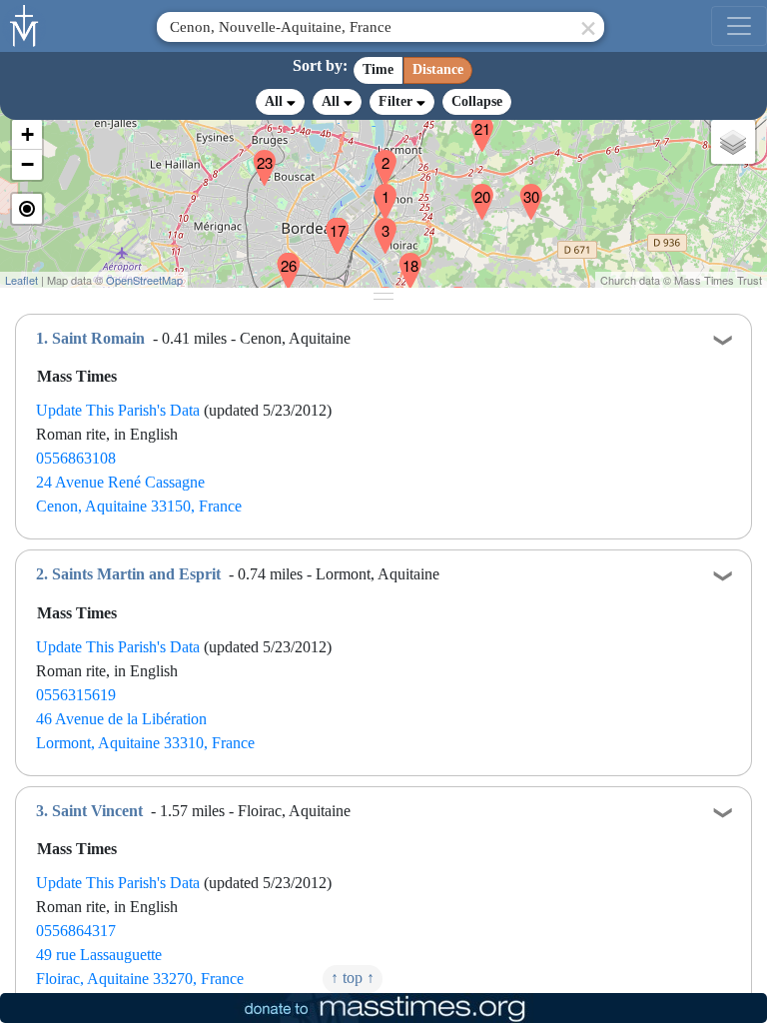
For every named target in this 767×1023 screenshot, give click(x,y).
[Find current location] (27, 209)
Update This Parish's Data (118, 410)
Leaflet (21, 280)
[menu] (739, 26)
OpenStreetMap (144, 280)
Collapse (476, 101)
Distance (437, 69)
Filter (397, 101)
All (276, 101)
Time (378, 69)
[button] (378, 189)
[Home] (25, 24)
